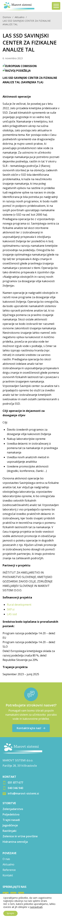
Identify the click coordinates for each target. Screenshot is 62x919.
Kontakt (8, 875)
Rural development (19, 604)
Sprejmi (10, 913)
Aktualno (19, 17)
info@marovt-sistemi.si (23, 793)
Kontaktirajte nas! (29, 728)
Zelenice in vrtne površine (20, 836)
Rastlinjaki (9, 831)
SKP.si (10, 609)
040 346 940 (15, 788)
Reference (9, 870)
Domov (7, 17)
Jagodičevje (10, 825)
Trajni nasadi (11, 820)
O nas (6, 859)
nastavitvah (36, 907)
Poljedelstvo (11, 814)
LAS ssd (12, 614)
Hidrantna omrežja (15, 842)
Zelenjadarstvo (13, 809)
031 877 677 (15, 782)
